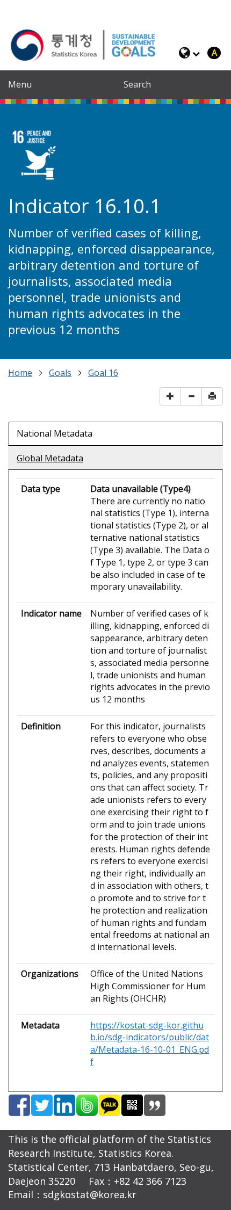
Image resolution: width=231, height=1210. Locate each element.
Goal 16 (103, 373)
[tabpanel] (115, 775)
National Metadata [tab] (54, 433)
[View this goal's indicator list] (38, 156)
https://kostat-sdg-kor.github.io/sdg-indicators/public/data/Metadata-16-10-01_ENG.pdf (149, 1043)
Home (20, 373)
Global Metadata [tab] (50, 458)
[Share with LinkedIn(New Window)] (64, 1105)
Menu (20, 84)
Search (137, 84)
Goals (60, 373)
